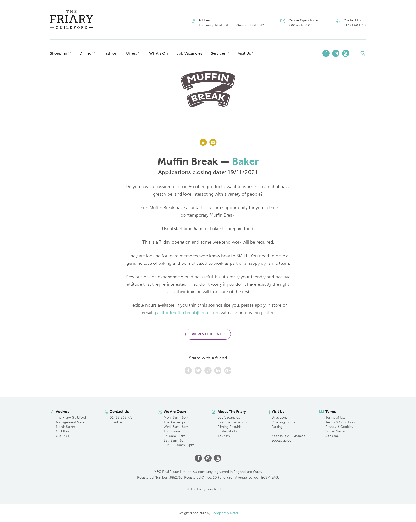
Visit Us (244, 53)
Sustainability (227, 431)
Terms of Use (335, 418)
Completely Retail (225, 513)
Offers (131, 53)
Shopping (58, 53)
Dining (85, 53)
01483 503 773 (355, 25)
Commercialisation (232, 422)
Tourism (224, 436)
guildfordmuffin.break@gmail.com (186, 312)
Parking (277, 427)
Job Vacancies (189, 53)
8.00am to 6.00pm (303, 25)
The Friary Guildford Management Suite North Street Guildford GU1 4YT (71, 427)
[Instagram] (335, 53)
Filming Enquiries (230, 427)
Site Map (332, 436)
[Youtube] (345, 53)
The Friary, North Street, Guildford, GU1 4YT (232, 25)
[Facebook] (326, 53)
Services (218, 53)
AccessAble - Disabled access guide (289, 438)
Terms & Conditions (340, 422)
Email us (116, 422)
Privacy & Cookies (339, 427)
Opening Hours (283, 422)
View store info (208, 334)
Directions (279, 418)
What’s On (158, 53)
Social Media (335, 431)
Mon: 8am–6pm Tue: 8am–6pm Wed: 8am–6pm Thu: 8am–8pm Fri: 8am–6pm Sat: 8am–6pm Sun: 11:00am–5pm (179, 431)
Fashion (110, 53)
